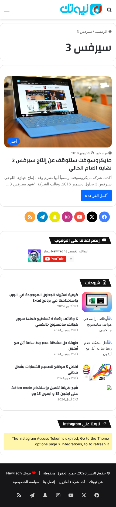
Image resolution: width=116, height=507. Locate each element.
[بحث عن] (109, 12)
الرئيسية (101, 31)
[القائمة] (6, 12)
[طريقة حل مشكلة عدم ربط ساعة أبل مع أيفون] (97, 350)
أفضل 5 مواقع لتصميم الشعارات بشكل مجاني (46, 369)
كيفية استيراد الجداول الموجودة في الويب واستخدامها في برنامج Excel (43, 297)
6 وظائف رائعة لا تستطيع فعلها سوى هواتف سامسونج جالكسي (47, 321)
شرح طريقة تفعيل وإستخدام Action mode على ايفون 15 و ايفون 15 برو (45, 390)
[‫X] (92, 217)
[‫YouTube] (79, 217)
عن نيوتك (96, 482)
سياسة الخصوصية (26, 482)
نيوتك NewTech (18, 473)
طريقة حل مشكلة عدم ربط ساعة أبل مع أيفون (46, 345)
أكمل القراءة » (96, 195)
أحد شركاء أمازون (72, 482)
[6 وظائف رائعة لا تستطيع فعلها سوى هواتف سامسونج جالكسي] (97, 326)
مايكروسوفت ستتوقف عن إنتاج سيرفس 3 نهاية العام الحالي (62, 164)
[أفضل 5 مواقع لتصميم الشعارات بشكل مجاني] (97, 372)
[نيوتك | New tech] (81, 9)
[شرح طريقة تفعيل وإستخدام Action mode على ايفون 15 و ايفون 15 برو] (97, 395)
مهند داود (102, 153)
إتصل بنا (49, 482)
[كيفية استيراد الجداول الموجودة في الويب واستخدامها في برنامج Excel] (97, 302)
